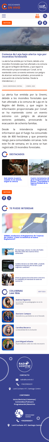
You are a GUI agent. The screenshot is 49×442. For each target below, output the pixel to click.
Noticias (6, 23)
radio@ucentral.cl (26, 379)
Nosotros (31, 404)
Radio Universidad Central (12, 86)
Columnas (31, 399)
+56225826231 (27, 384)
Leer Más (14, 293)
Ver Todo (42, 291)
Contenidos (20, 402)
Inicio (15, 399)
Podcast (29, 402)
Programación (20, 404)
